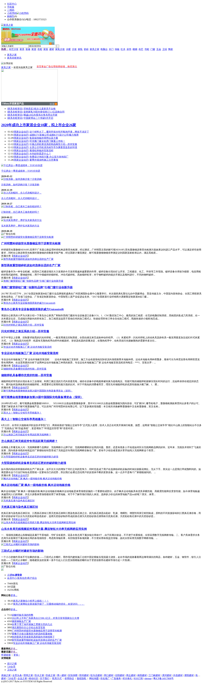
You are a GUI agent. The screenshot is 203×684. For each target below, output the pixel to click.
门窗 (152, 49)
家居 (34, 49)
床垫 (129, 49)
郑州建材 (84, 675)
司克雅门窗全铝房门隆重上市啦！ (47, 141)
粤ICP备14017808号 (163, 678)
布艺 (141, 49)
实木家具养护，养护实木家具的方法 (20, 225)
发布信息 (22, 578)
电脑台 (104, 49)
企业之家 (22, 678)
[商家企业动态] (21, 131)
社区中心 (12, 4)
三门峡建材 (154, 675)
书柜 (146, 49)
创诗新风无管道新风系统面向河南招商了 (33, 637)
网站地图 (94, 678)
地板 (117, 49)
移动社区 (33, 678)
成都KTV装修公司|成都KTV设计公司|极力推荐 (54, 135)
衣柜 (39, 49)
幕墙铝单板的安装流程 (41, 150)
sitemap (148, 678)
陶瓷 (170, 49)
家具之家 (94, 49)
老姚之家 (6, 675)
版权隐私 (81, 678)
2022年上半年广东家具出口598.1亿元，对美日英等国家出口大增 (45, 618)
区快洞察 (73, 675)
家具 (22, 49)
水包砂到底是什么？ (40, 153)
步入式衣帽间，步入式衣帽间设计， (20, 198)
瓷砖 (86, 49)
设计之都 (12, 663)
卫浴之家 (12, 670)
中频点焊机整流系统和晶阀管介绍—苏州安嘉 (53, 144)
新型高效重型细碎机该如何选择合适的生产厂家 (37, 640)
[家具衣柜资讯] (15, 108)
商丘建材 (131, 675)
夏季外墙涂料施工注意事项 (44, 160)
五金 (158, 49)
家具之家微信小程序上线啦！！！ (31, 601)
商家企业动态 (20, 256)
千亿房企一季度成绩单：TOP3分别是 (20, 171)
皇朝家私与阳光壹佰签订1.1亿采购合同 (43, 112)
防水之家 (39, 675)
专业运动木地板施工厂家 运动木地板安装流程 (37, 643)
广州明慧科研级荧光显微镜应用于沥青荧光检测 (37, 630)
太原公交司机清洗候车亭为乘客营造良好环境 (53, 147)
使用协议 (69, 678)
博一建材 (61, 675)
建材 (51, 49)
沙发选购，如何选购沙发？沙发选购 (20, 184)
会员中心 (12, 578)
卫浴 (164, 49)
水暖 (68, 49)
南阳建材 (142, 675)
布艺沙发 (13, 49)
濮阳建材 (189, 675)
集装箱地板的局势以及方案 (44, 138)
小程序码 (12, 13)
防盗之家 (50, 675)
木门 (111, 49)
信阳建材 (120, 675)
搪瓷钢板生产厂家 (21, 621)
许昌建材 (178, 675)
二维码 (10, 10)
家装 (45, 49)
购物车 (10, 16)
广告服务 (116, 678)
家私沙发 (60, 49)
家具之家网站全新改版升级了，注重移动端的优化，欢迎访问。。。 (49, 604)
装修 (28, 49)
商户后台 (32, 578)
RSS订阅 (138, 678)
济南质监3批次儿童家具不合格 (39, 108)
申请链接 (6, 655)
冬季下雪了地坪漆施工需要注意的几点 (32, 624)
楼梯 (135, 49)
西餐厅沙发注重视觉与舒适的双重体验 (32, 633)
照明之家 (28, 675)
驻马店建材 (96, 675)
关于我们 (44, 678)
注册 (9, 575)
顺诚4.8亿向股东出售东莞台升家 (40, 115)
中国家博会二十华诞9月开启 (38, 118)
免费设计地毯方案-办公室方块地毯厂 (49, 156)
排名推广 (105, 678)
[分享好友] (7, 63)
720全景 (11, 666)
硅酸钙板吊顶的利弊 (22, 615)
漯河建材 (166, 675)
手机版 (10, 7)
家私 (80, 49)
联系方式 (57, 678)
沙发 (74, 49)
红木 (123, 49)
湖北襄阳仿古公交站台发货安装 (28, 627)
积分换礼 (127, 678)
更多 (17, 655)
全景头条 (17, 675)
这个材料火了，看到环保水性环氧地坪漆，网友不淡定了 (59, 131)
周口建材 (108, 675)
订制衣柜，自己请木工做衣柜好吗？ (20, 212)
